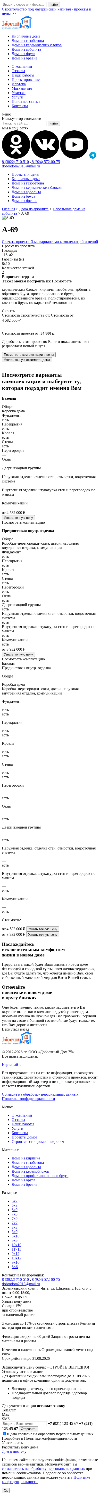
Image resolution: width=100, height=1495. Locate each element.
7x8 (14, 1214)
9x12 (15, 1254)
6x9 (14, 1210)
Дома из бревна (24, 58)
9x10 (15, 1262)
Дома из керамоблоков (30, 1171)
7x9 (14, 1218)
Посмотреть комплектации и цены (29, 355)
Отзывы (18, 71)
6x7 (14, 1201)
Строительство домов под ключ (38, 1141)
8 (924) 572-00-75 (45, 162)
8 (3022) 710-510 (15, 162)
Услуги (17, 97)
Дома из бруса (23, 54)
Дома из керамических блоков (37, 45)
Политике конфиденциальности (50, 1438)
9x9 (14, 1240)
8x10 (15, 1236)
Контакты (20, 106)
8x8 (14, 1227)
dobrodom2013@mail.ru (21, 166)
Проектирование (26, 79)
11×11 (16, 1249)
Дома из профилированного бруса (40, 1176)
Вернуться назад (15, 1029)
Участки (18, 93)
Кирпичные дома (26, 36)
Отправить (28, 1429)
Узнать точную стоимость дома (27, 360)
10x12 (16, 1258)
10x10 (16, 1245)
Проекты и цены (25, 174)
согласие (25, 1434)
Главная (8, 209)
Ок (6, 1490)
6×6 (15, 1267)
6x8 (14, 1205)
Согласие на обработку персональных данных (40, 1094)
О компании (22, 66)
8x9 (14, 1232)
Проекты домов (25, 1137)
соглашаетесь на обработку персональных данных (43, 1468)
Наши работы (23, 75)
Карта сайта (12, 1064)
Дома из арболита (26, 49)
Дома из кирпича (26, 1158)
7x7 (14, 1223)
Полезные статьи (26, 101)
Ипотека (19, 84)
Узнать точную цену (18, 518)
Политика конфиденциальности (28, 1099)
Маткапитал (22, 88)
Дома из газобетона (28, 41)
